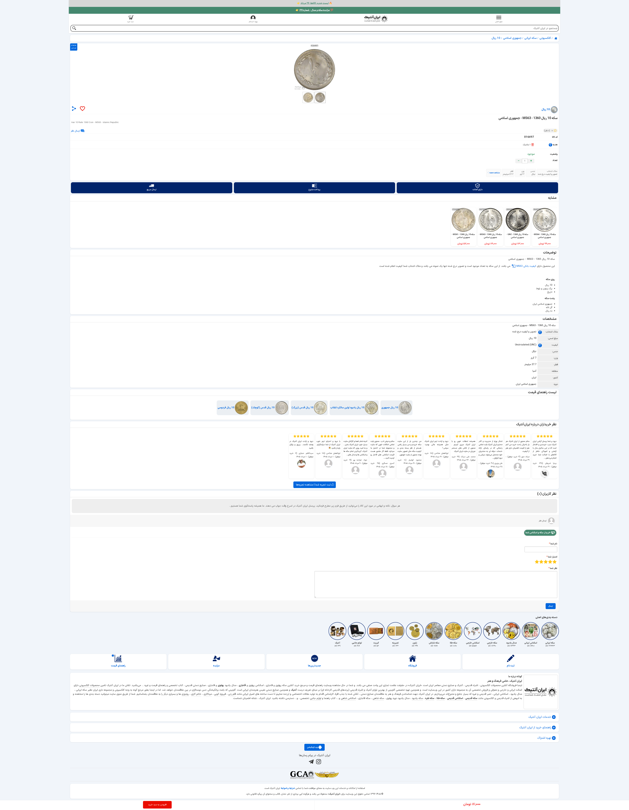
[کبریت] (376, 631)
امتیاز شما (552, 557)
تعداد (555, 160)
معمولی (550, 562)
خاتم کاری (196, 694)
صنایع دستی (272, 690)
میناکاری (208, 694)
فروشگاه (412, 666)
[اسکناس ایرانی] (531, 631)
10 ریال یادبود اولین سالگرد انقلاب (347, 408)
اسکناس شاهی (348, 698)
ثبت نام (511, 666)
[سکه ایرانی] (550, 631)
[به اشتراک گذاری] (74, 108)
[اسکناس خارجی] (473, 631)
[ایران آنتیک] (556, 38)
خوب (541, 562)
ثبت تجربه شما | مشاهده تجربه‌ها (313, 485)
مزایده (216, 666)
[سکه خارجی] (492, 631)
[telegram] (311, 761)
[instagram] (318, 761)
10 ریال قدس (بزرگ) (303, 408)
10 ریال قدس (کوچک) (263, 408)
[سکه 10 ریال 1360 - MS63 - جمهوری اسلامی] (314, 69)
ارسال (550, 606)
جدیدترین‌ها (314, 666)
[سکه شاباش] (434, 631)
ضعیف (555, 562)
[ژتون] (415, 631)
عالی (537, 562)
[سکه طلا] (453, 631)
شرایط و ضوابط (288, 788)
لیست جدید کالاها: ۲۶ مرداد (315, 3)
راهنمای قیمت (118, 666)
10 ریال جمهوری (390, 408)
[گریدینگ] (302, 775)
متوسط (546, 562)
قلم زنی (232, 694)
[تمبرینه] (395, 631)
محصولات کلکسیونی (89, 685)
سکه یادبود (417, 698)
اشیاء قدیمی (356, 690)
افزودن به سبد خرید (157, 804)
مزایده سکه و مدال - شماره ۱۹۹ (314, 10)
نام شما (553, 544)
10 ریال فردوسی (226, 408)
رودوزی (185, 694)
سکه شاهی (378, 698)
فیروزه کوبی (220, 694)
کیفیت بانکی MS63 (526, 266)
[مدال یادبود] (511, 631)
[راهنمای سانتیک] (550, 144)
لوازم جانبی (315, 698)
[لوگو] (376, 18)
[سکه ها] (326, 775)
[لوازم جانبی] (357, 631)
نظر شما (553, 568)
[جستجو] (74, 28)
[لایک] (82, 108)
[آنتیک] (337, 631)
